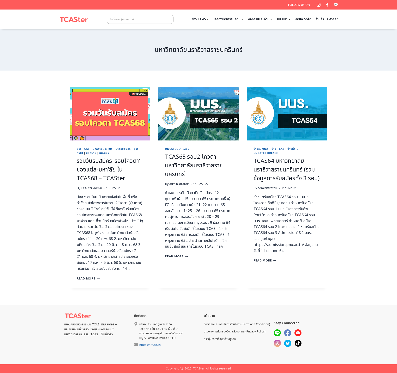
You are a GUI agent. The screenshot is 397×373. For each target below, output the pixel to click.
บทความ (91, 153)
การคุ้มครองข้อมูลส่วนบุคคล (220, 339)
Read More (88, 278)
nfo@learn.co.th (150, 345)
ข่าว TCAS (199, 19)
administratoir (179, 184)
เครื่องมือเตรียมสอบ (227, 19)
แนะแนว (282, 19)
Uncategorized (177, 149)
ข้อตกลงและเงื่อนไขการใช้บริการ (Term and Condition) (237, 324)
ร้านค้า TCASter (327, 19)
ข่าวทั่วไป (292, 149)
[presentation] (110, 113)
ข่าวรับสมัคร (123, 149)
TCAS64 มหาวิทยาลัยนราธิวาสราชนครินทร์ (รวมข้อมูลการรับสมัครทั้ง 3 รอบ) (287, 170)
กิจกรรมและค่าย (258, 19)
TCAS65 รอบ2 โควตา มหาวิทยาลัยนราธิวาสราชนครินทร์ (194, 165)
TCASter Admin (91, 188)
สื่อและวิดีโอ (303, 19)
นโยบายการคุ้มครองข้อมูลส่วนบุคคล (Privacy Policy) (234, 331)
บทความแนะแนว (103, 149)
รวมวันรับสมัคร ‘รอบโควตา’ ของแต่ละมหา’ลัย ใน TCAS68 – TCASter (108, 170)
